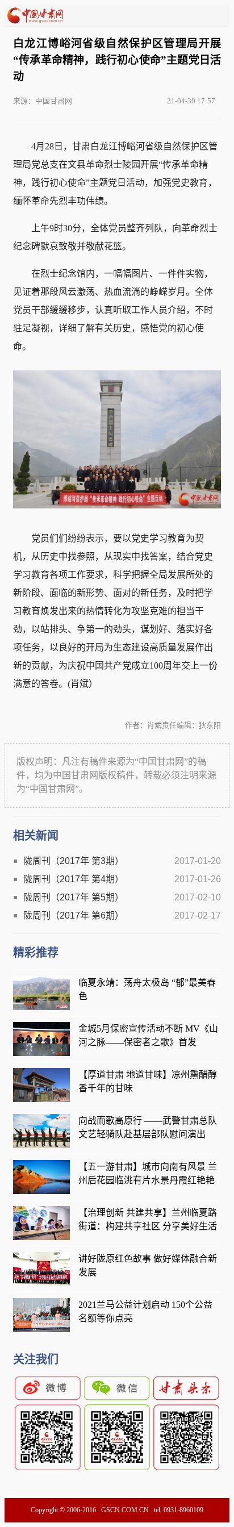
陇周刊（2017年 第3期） (73, 861)
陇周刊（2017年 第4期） (73, 879)
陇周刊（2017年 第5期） (73, 897)
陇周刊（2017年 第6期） (73, 915)
